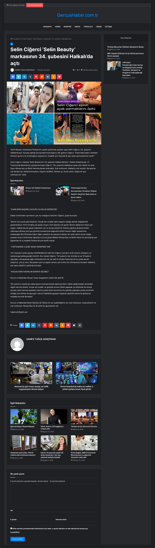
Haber (57, 27)
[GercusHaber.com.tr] (77, 15)
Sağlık (77, 27)
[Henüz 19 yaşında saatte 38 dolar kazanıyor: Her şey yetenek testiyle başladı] (54, 442)
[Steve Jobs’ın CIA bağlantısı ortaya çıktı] (54, 416)
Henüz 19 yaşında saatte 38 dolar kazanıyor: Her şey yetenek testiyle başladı (52, 455)
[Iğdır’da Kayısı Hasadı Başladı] (23, 416)
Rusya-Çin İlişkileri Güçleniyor (38, 188)
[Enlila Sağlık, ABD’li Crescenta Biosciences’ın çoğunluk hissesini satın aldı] (84, 442)
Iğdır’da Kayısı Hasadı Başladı (22, 426)
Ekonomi (67, 27)
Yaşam (99, 27)
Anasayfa (47, 27)
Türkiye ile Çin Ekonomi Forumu (84, 426)
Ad (12, 510)
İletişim (108, 27)
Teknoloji (88, 27)
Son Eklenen (126, 38)
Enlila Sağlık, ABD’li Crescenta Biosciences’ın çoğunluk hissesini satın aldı (83, 455)
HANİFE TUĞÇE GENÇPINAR (25, 70)
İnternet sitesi (61, 519)
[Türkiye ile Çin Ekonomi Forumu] (84, 416)
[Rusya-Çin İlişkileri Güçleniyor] (17, 190)
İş (21, 39)
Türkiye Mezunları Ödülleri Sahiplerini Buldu (125, 47)
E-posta (14, 519)
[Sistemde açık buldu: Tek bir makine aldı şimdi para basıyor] (23, 442)
